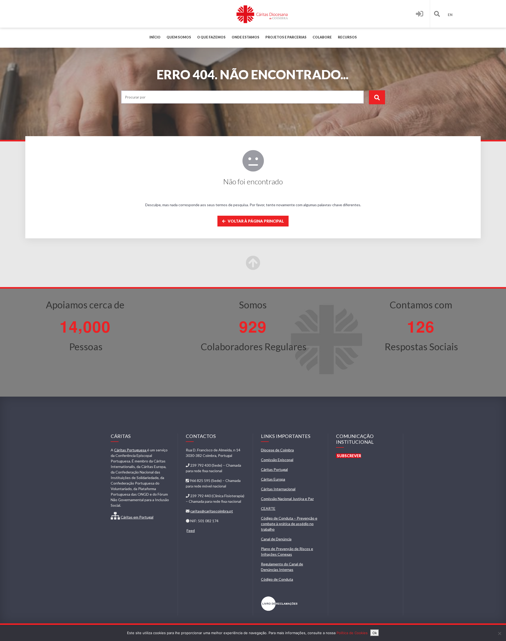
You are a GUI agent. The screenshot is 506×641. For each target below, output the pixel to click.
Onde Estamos (245, 37)
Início (154, 37)
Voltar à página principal (255, 221)
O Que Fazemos (211, 37)
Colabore (322, 37)
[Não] (499, 633)
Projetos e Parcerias (285, 37)
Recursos (347, 37)
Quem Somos (179, 37)
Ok (374, 633)
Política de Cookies (352, 633)
